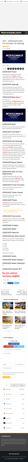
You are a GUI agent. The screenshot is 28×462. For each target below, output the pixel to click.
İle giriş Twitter (20, 346)
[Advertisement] (14, 17)
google (23, 134)
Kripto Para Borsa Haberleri (13, 458)
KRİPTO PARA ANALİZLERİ (14, 453)
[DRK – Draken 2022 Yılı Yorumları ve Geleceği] (7, 320)
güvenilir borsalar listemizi (16, 99)
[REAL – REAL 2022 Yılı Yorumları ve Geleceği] (20, 305)
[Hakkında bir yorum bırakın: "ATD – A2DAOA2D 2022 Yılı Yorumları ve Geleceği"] (7, 66)
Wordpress (21, 458)
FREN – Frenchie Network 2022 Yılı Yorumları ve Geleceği (6, 293)
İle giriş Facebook (15, 343)
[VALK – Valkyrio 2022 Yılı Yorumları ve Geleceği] (20, 320)
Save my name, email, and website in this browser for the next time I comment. (13, 373)
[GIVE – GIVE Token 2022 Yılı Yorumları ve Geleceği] (7, 305)
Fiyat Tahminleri (5, 46)
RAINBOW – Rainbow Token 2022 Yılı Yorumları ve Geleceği (21, 293)
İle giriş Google (9, 346)
